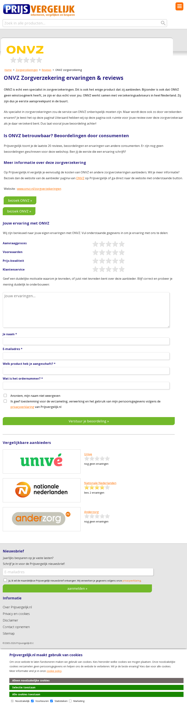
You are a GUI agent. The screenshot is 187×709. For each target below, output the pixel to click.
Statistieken (61, 701)
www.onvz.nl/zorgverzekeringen (39, 189)
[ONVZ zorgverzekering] (26, 55)
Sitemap (9, 633)
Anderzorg (91, 512)
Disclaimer (10, 620)
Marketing (78, 701)
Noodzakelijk (22, 701)
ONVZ (80, 178)
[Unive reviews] (42, 470)
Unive (88, 454)
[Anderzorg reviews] (42, 528)
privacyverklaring (22, 407)
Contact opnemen (16, 627)
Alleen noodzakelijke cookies (30, 680)
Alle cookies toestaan (26, 694)
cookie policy (54, 671)
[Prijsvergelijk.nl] (39, 16)
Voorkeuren (42, 701)
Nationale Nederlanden (100, 483)
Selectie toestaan (23, 687)
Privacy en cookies (16, 613)
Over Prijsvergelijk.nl (17, 607)
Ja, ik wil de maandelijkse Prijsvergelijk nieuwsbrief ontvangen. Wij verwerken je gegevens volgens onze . (75, 580)
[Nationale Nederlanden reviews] (42, 499)
